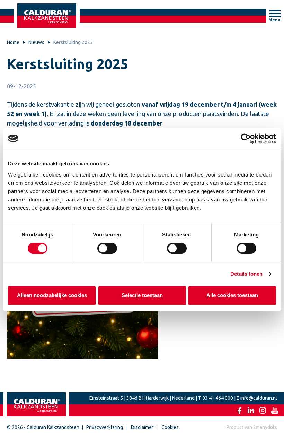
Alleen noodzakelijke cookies (52, 295)
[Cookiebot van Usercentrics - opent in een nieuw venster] (245, 138)
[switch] (107, 248)
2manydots (265, 427)
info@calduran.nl (258, 398)
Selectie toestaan (142, 295)
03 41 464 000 (217, 398)
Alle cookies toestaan (232, 295)
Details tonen (246, 274)
